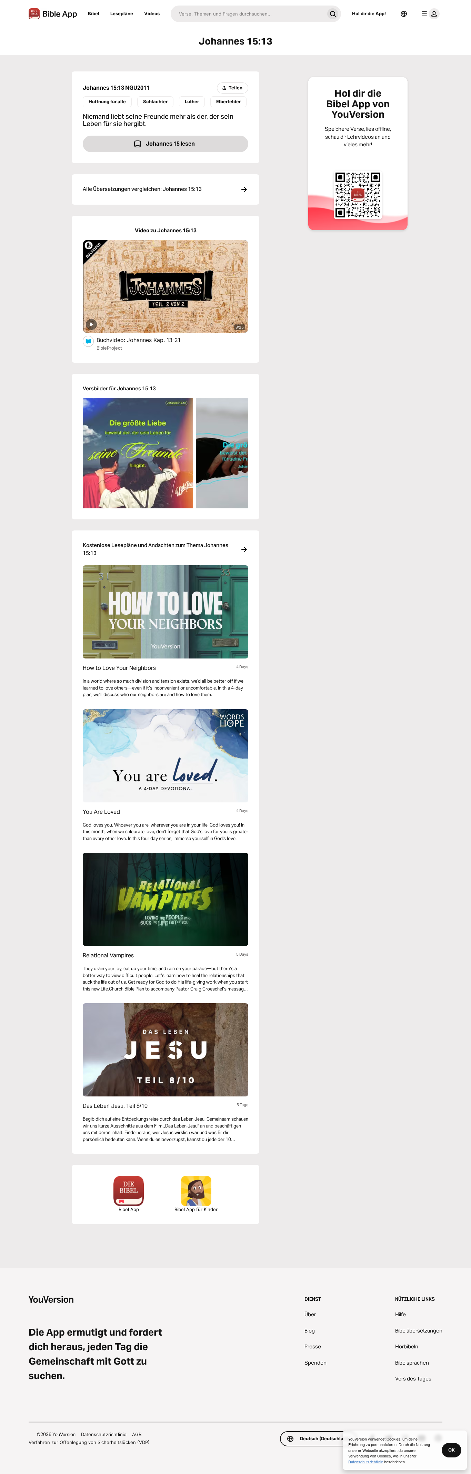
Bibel (93, 13)
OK (451, 1450)
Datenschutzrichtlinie (104, 1434)
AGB (136, 1434)
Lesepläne (121, 13)
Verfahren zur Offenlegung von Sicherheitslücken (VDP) (89, 1442)
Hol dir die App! (369, 13)
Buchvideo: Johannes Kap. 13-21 (146, 339)
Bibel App (129, 1209)
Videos (152, 13)
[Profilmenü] (429, 14)
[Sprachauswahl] (404, 14)
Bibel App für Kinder (196, 1209)
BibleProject (109, 348)
